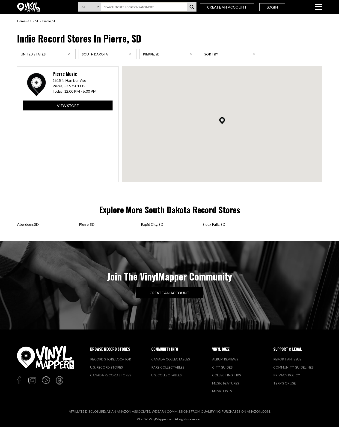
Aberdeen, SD (28, 224)
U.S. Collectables (166, 375)
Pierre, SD (87, 224)
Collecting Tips (226, 375)
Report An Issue (287, 359)
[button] (222, 120)
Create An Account (227, 7)
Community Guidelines (293, 367)
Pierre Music (65, 73)
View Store (68, 105)
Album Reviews (225, 359)
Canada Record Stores (110, 375)
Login (272, 7)
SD (37, 21)
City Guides (222, 367)
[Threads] (59, 380)
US (30, 21)
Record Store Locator (110, 359)
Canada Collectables (170, 359)
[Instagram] (32, 380)
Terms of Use (284, 383)
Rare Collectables (167, 367)
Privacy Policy (286, 375)
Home (21, 21)
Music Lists (222, 391)
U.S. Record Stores (106, 367)
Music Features (225, 383)
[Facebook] (20, 380)
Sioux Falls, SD (214, 224)
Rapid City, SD (152, 224)
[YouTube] (46, 380)
